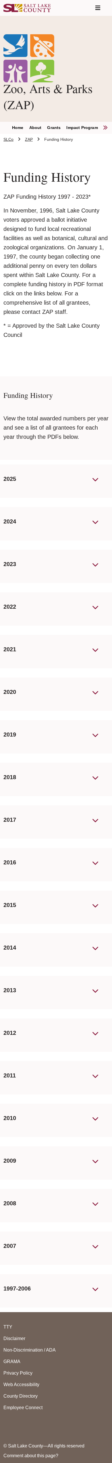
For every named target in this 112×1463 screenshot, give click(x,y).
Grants (54, 127)
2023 (9, 564)
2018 (9, 777)
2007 (9, 1246)
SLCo (8, 139)
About (35, 127)
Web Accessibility (21, 1384)
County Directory (20, 1396)
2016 (9, 862)
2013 (9, 990)
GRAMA (11, 1361)
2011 (9, 1075)
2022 (9, 607)
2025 (9, 479)
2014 (9, 947)
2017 (9, 820)
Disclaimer (14, 1338)
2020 (9, 692)
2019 (9, 734)
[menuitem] (20, 128)
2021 (9, 649)
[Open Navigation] (97, 7)
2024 (9, 521)
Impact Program (82, 127)
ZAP (29, 139)
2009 (9, 1161)
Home (18, 127)
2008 (9, 1203)
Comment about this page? (30, 1455)
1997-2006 (17, 1288)
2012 (9, 1033)
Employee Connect (23, 1407)
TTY (7, 1327)
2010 (9, 1118)
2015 (9, 905)
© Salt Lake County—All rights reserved (43, 1445)
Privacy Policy (17, 1373)
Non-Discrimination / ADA (29, 1350)
